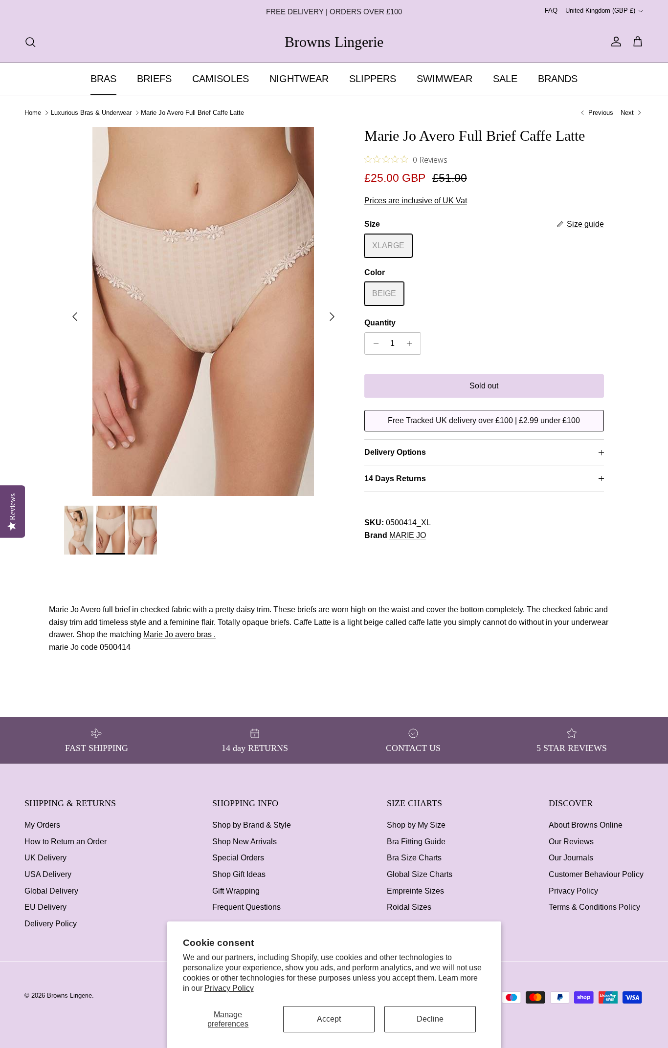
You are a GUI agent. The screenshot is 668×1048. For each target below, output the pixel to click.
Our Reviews (571, 841)
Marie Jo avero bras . (179, 634)
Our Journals (571, 858)
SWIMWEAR (444, 78)
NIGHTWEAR (299, 78)
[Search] (30, 42)
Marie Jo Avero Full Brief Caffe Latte (192, 112)
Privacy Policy (229, 988)
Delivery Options (395, 452)
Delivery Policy (50, 924)
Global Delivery (51, 891)
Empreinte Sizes (415, 891)
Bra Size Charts (414, 858)
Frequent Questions (246, 907)
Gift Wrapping (236, 891)
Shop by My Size (416, 825)
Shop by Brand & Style (251, 825)
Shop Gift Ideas (239, 874)
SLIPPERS (372, 78)
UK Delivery (45, 858)
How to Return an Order (65, 841)
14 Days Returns (395, 478)
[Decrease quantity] (373, 343)
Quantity (380, 323)
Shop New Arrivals (244, 841)
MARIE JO (407, 535)
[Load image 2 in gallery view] (203, 311)
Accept (329, 1019)
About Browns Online (586, 825)
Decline (430, 1019)
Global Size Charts (419, 874)
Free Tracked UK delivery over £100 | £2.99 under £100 (484, 420)
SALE (505, 78)
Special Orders (238, 858)
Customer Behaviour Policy (596, 874)
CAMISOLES (220, 78)
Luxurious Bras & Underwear (91, 112)
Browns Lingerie (69, 995)
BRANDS (558, 78)
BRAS (103, 78)
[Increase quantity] (412, 343)
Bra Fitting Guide (416, 841)
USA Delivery (47, 874)
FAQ (551, 10)
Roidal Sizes (409, 907)
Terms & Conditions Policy (594, 907)
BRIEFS (154, 78)
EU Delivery (45, 907)
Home (32, 112)
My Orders (42, 825)
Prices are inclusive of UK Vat (415, 200)
